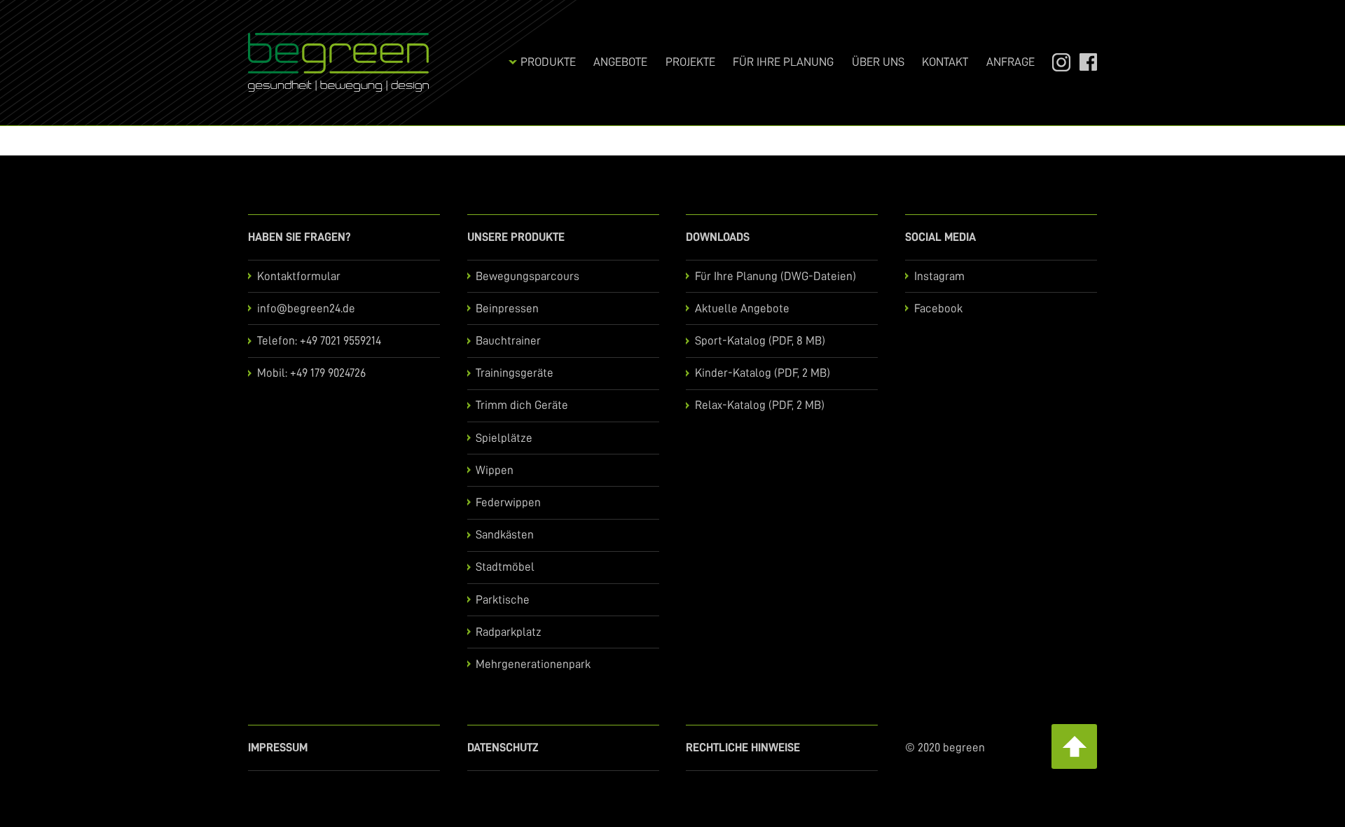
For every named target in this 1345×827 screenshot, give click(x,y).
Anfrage (1010, 62)
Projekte (690, 62)
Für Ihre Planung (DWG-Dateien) (775, 276)
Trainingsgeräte (514, 373)
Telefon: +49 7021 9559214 (319, 341)
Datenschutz (503, 747)
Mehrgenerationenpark (533, 664)
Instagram (1055, 62)
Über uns (878, 62)
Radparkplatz (509, 632)
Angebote (620, 62)
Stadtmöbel (505, 567)
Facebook (1083, 62)
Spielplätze (504, 438)
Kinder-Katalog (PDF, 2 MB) (762, 373)
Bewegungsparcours (527, 276)
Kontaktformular (298, 276)
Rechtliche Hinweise (743, 747)
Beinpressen (507, 308)
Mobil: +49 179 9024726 (311, 373)
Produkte (548, 62)
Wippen (494, 470)
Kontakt (945, 62)
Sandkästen (505, 535)
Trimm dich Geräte (522, 405)
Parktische (503, 600)
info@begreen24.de (306, 308)
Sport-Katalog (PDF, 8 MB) (760, 341)
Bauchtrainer (508, 341)
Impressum (278, 747)
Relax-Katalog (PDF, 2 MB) (760, 405)
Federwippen (508, 502)
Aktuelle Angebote (742, 308)
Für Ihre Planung (783, 62)
